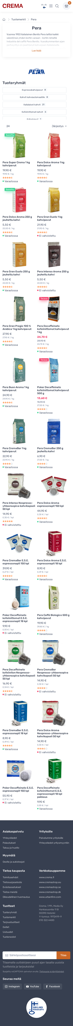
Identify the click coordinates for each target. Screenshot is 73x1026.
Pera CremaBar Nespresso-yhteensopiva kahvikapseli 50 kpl (52, 672)
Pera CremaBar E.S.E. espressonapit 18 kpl (16, 732)
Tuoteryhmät (10, 912)
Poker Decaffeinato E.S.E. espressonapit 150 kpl (18, 789)
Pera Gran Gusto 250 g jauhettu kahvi (16, 273)
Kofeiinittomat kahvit (34, 112)
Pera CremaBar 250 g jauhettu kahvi (50, 450)
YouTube (34, 986)
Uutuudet (8, 932)
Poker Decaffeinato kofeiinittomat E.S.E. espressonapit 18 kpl (15, 618)
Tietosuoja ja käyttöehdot (51, 971)
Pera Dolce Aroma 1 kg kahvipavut (50, 164)
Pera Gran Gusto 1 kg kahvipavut (49, 218)
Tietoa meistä (10, 892)
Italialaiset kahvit (33, 104)
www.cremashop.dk (50, 892)
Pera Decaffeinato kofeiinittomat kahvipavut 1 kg (53, 329)
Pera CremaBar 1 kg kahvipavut (14, 450)
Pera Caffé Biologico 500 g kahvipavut (53, 617)
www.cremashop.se (50, 887)
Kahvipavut (34, 119)
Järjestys (58, 126)
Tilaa (63, 955)
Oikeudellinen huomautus (16, 897)
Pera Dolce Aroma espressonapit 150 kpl (50, 504)
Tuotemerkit (18, 19)
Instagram (14, 986)
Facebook (54, 986)
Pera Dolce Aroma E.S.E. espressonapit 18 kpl (52, 562)
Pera (33, 19)
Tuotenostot (9, 936)
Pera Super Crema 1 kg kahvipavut (16, 164)
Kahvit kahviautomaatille (34, 97)
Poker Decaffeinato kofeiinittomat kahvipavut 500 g (53, 390)
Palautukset (9, 842)
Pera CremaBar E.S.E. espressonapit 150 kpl (16, 562)
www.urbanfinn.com (50, 897)
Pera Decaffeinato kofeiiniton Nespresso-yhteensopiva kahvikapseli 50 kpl (19, 674)
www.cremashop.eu (50, 882)
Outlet (6, 927)
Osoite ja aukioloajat (13, 861)
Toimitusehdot (10, 877)
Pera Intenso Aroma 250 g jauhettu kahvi (53, 273)
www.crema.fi (46, 877)
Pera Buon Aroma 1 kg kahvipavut (16, 389)
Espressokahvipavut (34, 90)
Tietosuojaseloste (12, 882)
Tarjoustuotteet (11, 922)
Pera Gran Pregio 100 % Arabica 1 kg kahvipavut (17, 327)
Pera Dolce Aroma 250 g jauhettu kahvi (17, 218)
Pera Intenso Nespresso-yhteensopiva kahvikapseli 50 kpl (19, 506)
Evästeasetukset (12, 887)
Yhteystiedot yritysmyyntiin (54, 842)
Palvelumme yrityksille (51, 838)
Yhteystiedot (10, 838)
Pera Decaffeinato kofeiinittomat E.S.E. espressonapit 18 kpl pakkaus (49, 792)
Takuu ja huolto (11, 847)
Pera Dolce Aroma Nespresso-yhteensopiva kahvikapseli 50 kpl (52, 733)
